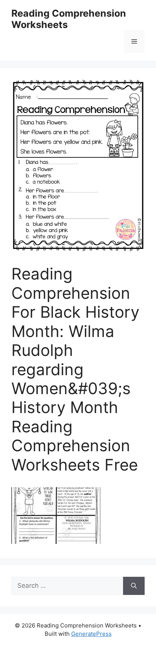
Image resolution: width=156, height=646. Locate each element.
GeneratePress (91, 633)
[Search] (134, 586)
